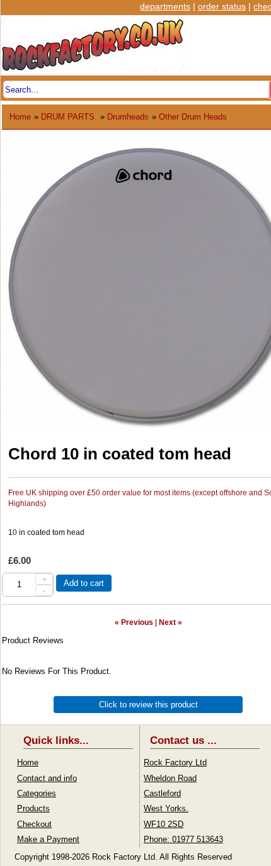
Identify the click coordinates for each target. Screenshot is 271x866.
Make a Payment (48, 839)
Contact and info (47, 778)
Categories (36, 793)
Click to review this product (148, 704)
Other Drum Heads (193, 116)
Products (33, 808)
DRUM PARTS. (69, 116)
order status (222, 6)
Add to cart (84, 583)
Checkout (34, 824)
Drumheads (128, 116)
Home (20, 116)
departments (165, 6)
